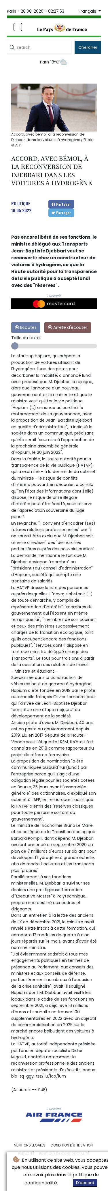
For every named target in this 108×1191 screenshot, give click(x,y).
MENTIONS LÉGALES (30, 1145)
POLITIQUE (20, 203)
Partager (63, 204)
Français (88, 11)
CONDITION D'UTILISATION (71, 1145)
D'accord (85, 1183)
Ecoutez (28, 327)
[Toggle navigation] (18, 27)
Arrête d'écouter (69, 327)
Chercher (87, 47)
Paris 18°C (49, 62)
